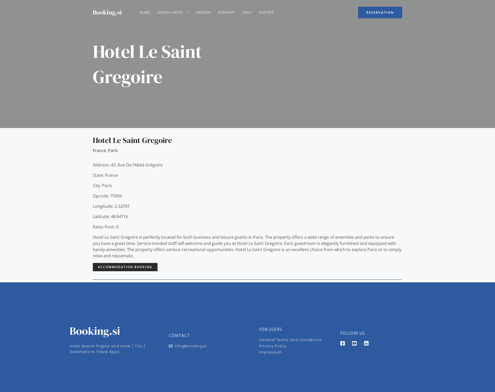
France (99, 150)
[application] (186, 12)
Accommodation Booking (125, 267)
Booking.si (107, 12)
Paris (113, 150)
